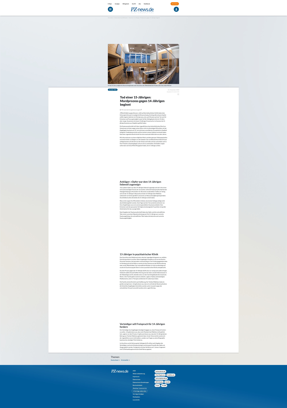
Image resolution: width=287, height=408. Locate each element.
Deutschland (114, 360)
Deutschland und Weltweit (120, 17)
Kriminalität (124, 360)
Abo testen (175, 4)
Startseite (110, 17)
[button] (109, 45)
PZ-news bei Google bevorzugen (130, 110)
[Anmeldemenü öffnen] (176, 9)
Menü (110, 9)
